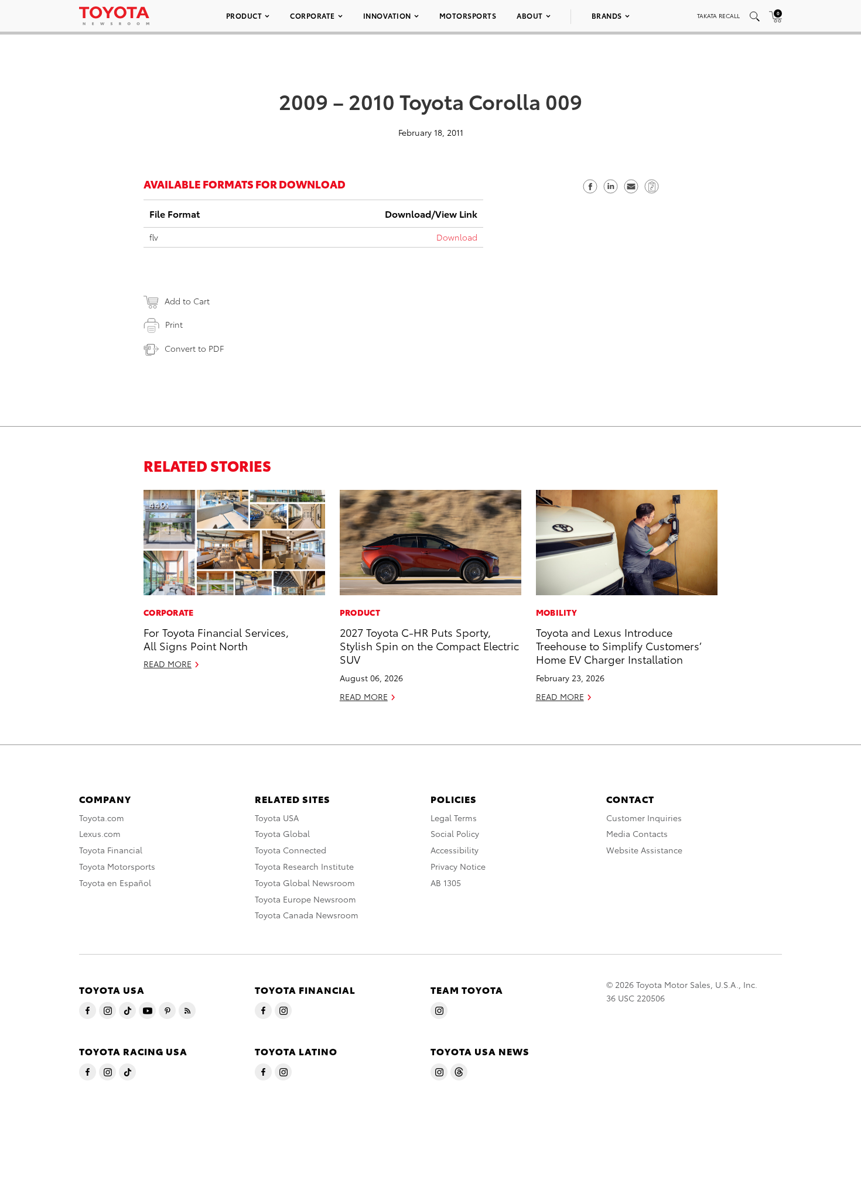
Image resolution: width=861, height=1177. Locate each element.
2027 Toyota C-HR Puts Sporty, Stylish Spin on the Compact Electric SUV (429, 645)
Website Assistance (644, 850)
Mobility (556, 612)
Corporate (312, 15)
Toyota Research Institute (304, 866)
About (530, 15)
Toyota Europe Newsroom (305, 899)
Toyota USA (277, 817)
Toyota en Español (115, 882)
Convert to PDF (194, 348)
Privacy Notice (458, 866)
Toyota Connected (290, 850)
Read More (168, 664)
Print (174, 324)
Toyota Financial (110, 850)
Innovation (387, 15)
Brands (607, 15)
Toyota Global (282, 833)
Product (244, 15)
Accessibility (454, 850)
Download (456, 237)
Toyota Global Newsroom (305, 882)
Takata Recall (718, 15)
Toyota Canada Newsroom (306, 915)
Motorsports (468, 15)
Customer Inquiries (644, 817)
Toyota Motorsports (117, 866)
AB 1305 (445, 882)
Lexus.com (100, 833)
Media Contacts (637, 833)
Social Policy (454, 833)
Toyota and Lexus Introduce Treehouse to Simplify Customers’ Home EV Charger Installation (618, 645)
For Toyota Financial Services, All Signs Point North (216, 638)
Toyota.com (101, 817)
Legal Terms (453, 817)
